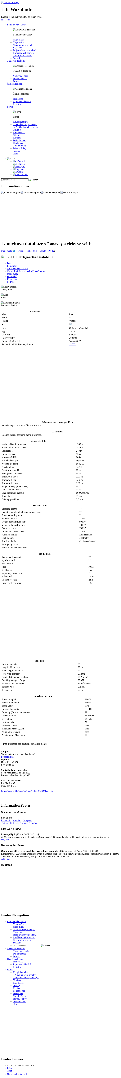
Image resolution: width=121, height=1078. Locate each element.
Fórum (16, 81)
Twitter (4, 823)
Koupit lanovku (21, 972)
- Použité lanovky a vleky (25, 127)
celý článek (6, 839)
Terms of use (19, 151)
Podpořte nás (19, 140)
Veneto (43, 251)
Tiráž (15, 153)
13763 (72, 344)
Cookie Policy (19, 145)
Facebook (5, 820)
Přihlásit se (18, 99)
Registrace (18, 104)
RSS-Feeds (19, 132)
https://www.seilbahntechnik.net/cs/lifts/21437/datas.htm (27, 791)
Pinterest (14, 823)
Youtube (16, 820)
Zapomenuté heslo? (22, 101)
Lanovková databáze (16, 24)
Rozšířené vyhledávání (24, 53)
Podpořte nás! (7, 757)
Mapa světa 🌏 (8, 251)
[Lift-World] (10, 2)
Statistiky (18, 58)
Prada (51, 251)
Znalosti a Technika (16, 61)
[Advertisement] (60, 217)
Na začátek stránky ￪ (17, 1074)
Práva (9, 1068)
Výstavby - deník (21, 76)
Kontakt (17, 137)
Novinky (17, 129)
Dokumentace (20, 78)
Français (21, 166)
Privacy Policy (20, 148)
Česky (20, 172)
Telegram (33, 823)
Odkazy (16, 135)
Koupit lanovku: (20, 122)
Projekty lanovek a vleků (24, 50)
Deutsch (21, 161)
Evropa (21, 251)
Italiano (20, 169)
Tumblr (23, 823)
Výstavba (17, 47)
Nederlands (22, 174)
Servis (10, 107)
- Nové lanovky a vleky (25, 124)
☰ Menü (5, 19)
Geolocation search (22, 55)
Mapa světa (19, 39)
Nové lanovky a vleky (23, 45)
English (21, 164)
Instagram (27, 820)
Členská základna (15, 84)
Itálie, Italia (32, 251)
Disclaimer (18, 143)
